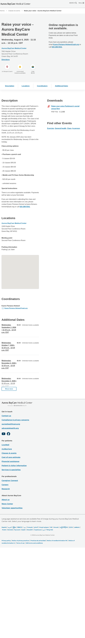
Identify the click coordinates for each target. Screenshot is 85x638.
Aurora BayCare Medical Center (14, 48)
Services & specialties (11, 470)
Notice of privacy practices (20, 540)
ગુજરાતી (36, 527)
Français (30, 527)
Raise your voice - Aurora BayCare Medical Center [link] (42, 11)
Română (10, 530)
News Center (7, 504)
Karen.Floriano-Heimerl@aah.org (66, 44)
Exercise (50, 128)
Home (2, 11)
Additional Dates (61, 86)
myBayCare (7, 449)
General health (60, 128)
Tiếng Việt (49, 530)
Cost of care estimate (11, 457)
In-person (76, 128)
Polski (4, 530)
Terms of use (20, 543)
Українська (38, 530)
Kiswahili (30, 530)
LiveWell (5, 445)
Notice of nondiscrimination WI (57, 540)
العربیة (10, 527)
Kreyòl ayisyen (44, 527)
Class (69, 128)
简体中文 (19, 527)
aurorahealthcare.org (11, 424)
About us (6, 500)
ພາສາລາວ (77, 527)
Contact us (6, 416)
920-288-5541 (25, 207)
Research (6, 489)
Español (4, 527)
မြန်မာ (14, 527)
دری (25, 527)
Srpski (23, 530)
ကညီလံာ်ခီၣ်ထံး (64, 527)
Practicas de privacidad (38, 540)
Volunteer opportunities (12, 508)
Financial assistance (10, 461)
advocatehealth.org (10, 428)
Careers (5, 485)
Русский (17, 530)
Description (9, 86)
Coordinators (42, 86)
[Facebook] (8, 434)
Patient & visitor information (14, 466)
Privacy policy (6, 540)
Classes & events (14, 11)
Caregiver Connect (10, 481)
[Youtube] (3, 434)
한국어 (71, 527)
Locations (26, 86)
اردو (44, 530)
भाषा (51, 527)
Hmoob (55, 527)
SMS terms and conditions (34, 543)
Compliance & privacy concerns (15, 420)
